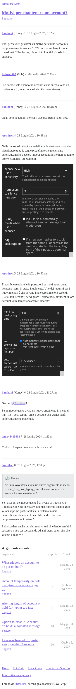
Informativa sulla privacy (16, 675)
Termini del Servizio (58, 668)
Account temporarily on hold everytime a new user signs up (21, 585)
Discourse (20, 683)
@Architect (18, 403)
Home (5, 668)
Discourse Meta (11, 3)
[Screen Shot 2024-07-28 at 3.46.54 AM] (33, 341)
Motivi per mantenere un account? (35, 12)
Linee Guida (35, 668)
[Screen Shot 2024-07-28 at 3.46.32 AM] (37, 210)
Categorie (18, 668)
